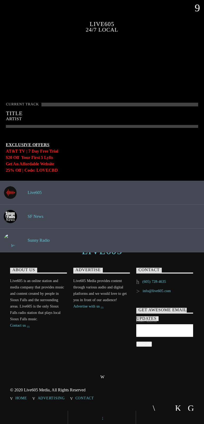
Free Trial (49, 151)
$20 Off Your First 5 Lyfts (29, 157)
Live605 (34, 192)
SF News (35, 216)
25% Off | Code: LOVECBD (32, 170)
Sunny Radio (38, 240)
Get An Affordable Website (30, 164)
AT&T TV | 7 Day (23, 151)
